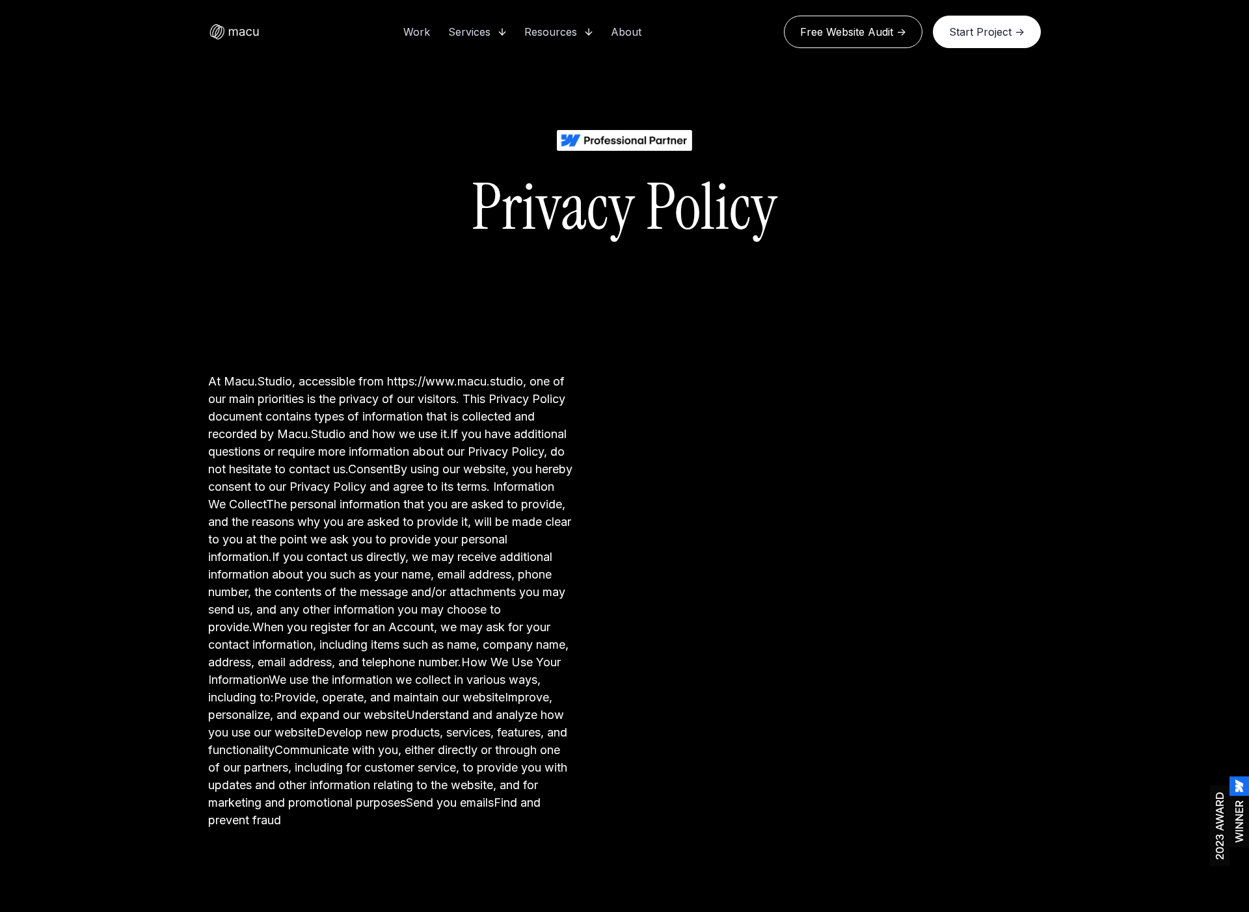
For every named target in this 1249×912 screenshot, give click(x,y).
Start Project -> (987, 31)
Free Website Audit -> (853, 31)
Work (416, 31)
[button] (477, 31)
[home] (234, 32)
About (626, 31)
